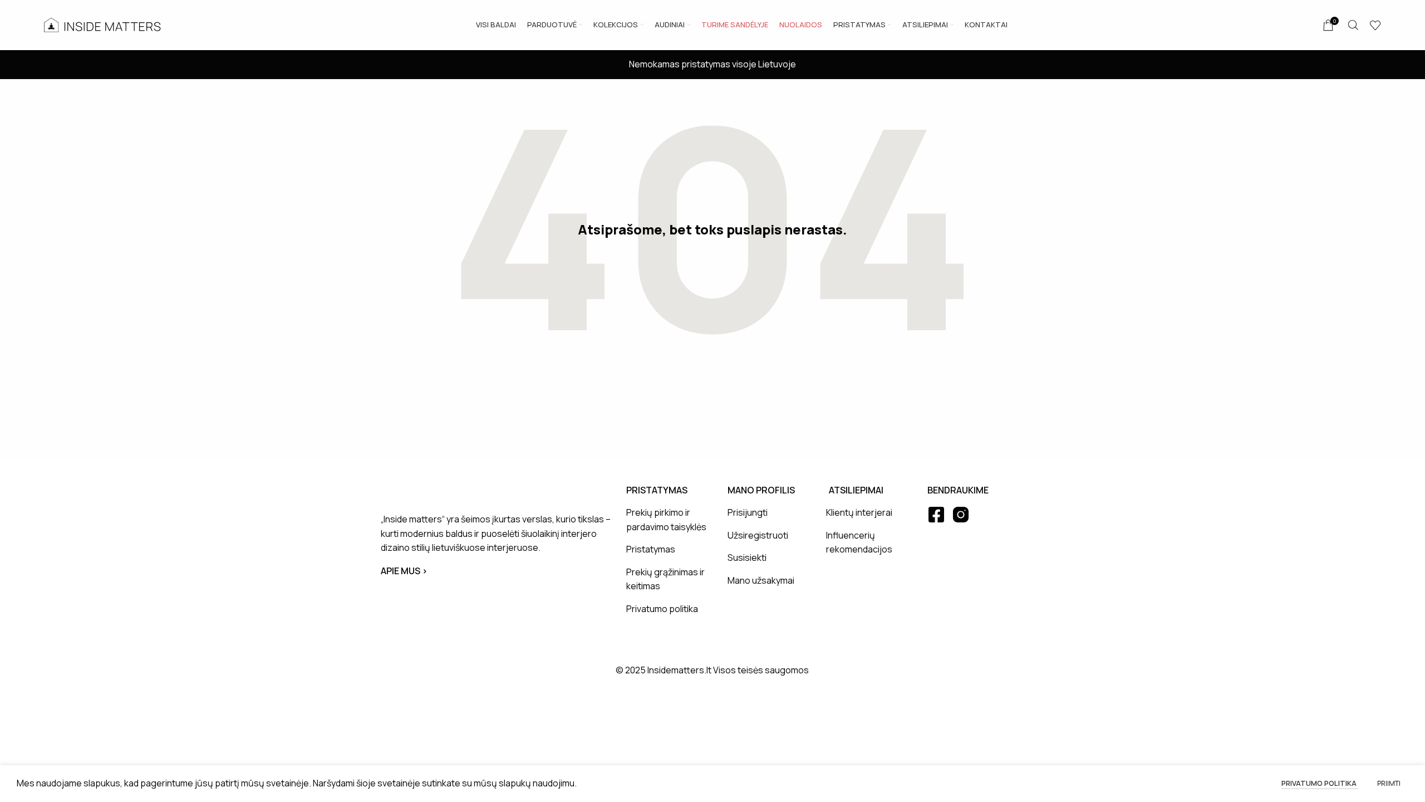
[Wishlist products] (1375, 25)
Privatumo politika (1319, 783)
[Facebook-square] (936, 515)
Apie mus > (404, 571)
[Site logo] (102, 24)
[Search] (1353, 25)
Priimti (1389, 783)
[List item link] (668, 520)
